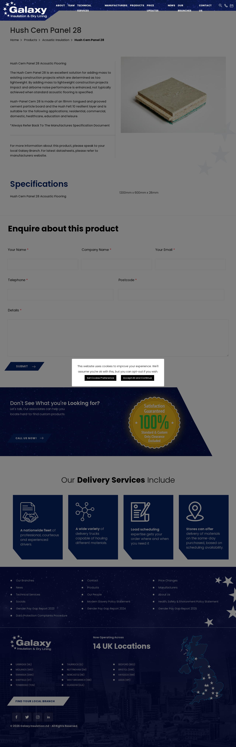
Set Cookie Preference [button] (100, 378)
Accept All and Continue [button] (137, 378)
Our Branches (184, 8)
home (14, 40)
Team (70, 5)
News (171, 5)
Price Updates (153, 8)
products (30, 40)
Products (137, 5)
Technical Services (84, 8)
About (60, 5)
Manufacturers (116, 5)
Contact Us (205, 8)
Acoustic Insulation (55, 40)
